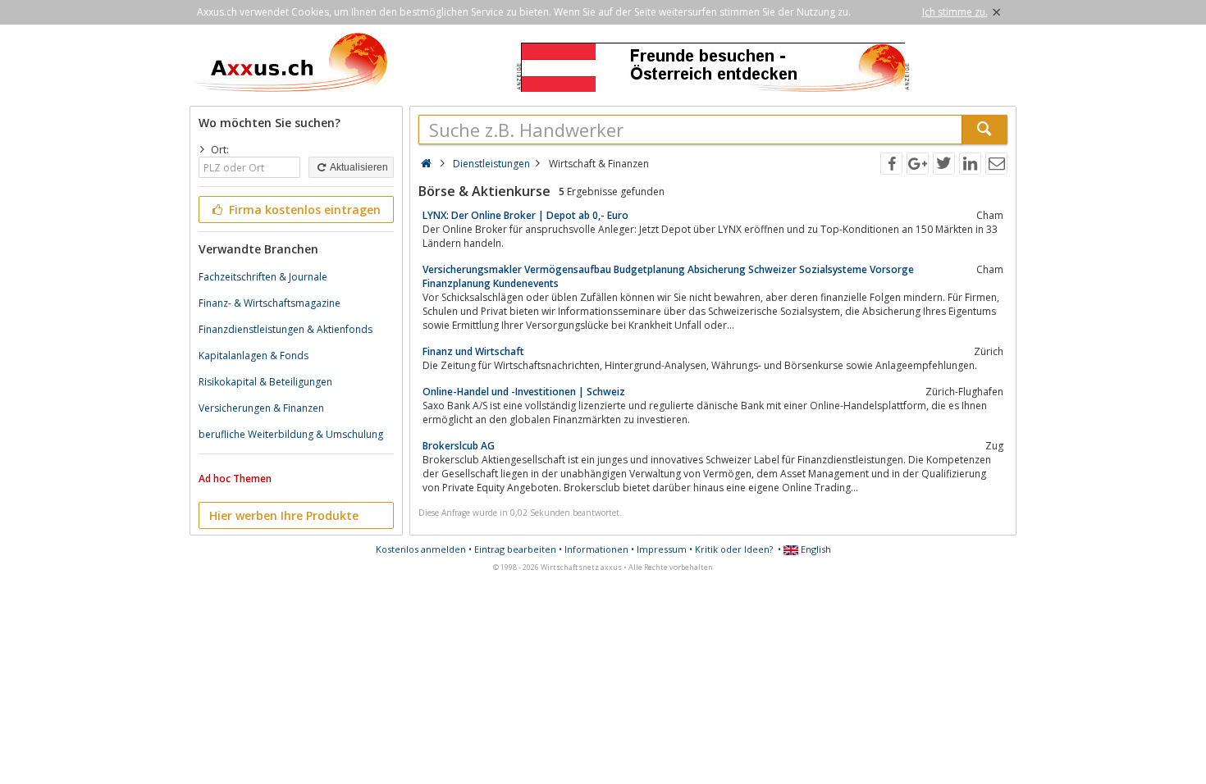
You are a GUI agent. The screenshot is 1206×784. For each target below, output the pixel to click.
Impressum (662, 549)
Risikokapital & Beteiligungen (265, 382)
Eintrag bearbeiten (515, 549)
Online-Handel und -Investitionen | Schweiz (524, 392)
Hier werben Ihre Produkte (284, 515)
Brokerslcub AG (459, 446)
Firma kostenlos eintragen (303, 209)
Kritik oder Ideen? (734, 549)
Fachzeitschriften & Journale (263, 277)
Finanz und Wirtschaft (473, 351)
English (814, 549)
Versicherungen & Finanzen (261, 408)
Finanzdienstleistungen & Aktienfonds (285, 329)
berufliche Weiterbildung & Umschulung (291, 434)
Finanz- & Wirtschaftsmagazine (269, 303)
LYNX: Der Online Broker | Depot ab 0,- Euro (525, 215)
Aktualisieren (358, 167)
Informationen (596, 549)
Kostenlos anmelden (421, 549)
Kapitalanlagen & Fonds (253, 355)
